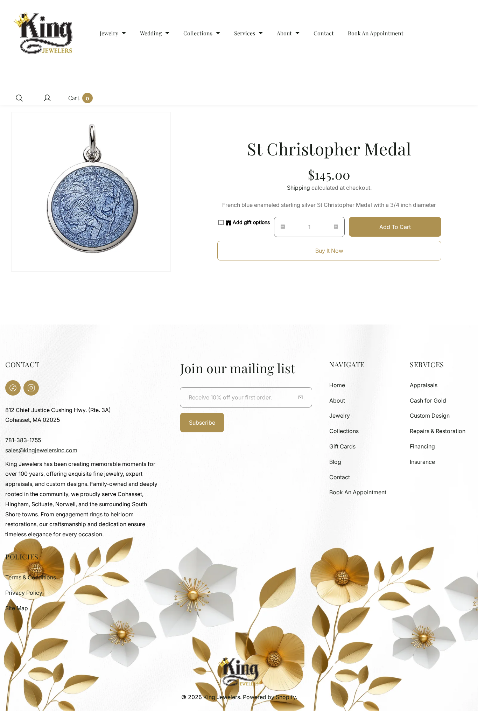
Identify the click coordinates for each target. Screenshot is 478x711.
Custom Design (430, 415)
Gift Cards (342, 446)
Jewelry (339, 415)
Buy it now (329, 250)
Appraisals (423, 385)
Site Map (16, 608)
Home (337, 385)
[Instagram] (31, 388)
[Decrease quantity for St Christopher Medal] (279, 227)
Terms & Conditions (30, 577)
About (337, 400)
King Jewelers (221, 696)
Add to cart (395, 226)
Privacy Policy (23, 592)
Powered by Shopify (269, 696)
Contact (339, 477)
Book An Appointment (357, 492)
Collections (344, 430)
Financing (422, 446)
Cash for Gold (428, 400)
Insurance (422, 461)
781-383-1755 (23, 440)
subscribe (202, 422)
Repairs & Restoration (437, 430)
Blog (335, 461)
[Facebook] (13, 388)
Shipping (298, 187)
